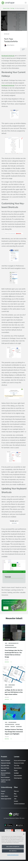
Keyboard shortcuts (8, 55)
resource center (6, 8)
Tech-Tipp (12, 8)
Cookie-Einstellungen (13, 855)
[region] (13, 846)
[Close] (24, 834)
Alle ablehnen (13, 850)
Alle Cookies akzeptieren (12, 846)
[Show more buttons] (24, 572)
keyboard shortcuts (8, 85)
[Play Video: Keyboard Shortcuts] (14, 565)
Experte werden (7, 35)
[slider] (14, 572)
